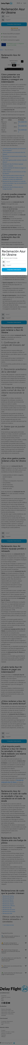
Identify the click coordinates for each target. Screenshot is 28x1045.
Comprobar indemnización (14, 269)
